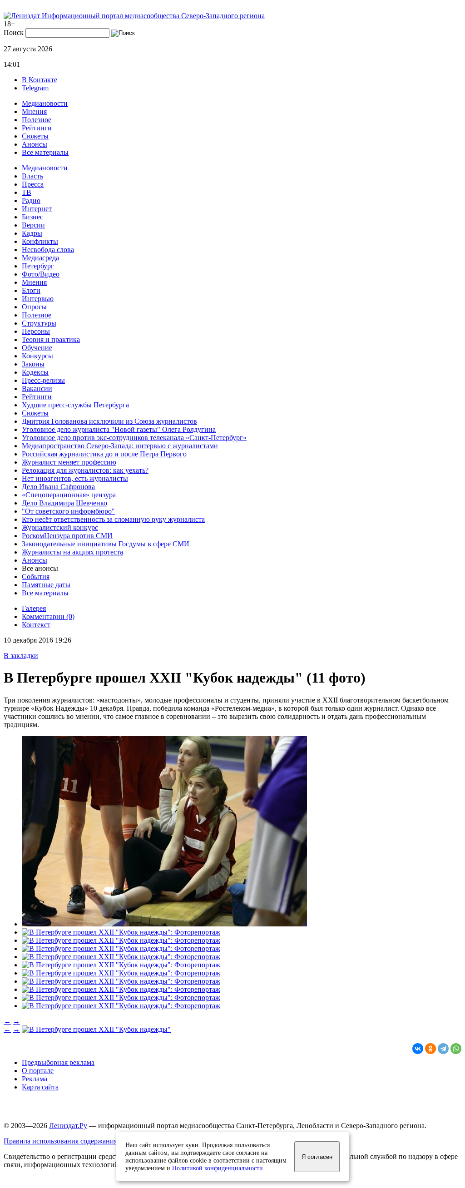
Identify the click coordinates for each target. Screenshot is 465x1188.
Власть (32, 176)
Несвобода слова (48, 249)
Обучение (37, 347)
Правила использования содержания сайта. (71, 1141)
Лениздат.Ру (68, 1125)
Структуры (39, 323)
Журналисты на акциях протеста (72, 552)
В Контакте (39, 80)
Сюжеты (35, 136)
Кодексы (35, 372)
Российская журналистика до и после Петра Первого (104, 454)
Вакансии (37, 388)
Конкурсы (37, 356)
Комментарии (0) (48, 616)
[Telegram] (443, 1048)
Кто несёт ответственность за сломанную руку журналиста (113, 519)
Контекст (36, 625)
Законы (33, 364)
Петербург (38, 266)
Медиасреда (40, 258)
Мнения (34, 111)
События (35, 576)
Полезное (36, 120)
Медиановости (45, 103)
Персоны (36, 331)
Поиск (14, 32)
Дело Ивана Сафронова (58, 486)
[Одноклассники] (430, 1048)
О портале (38, 1070)
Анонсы (34, 144)
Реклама (34, 1079)
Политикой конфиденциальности (217, 1168)
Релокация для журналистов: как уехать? (85, 470)
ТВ (26, 192)
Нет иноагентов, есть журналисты (75, 478)
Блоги (31, 290)
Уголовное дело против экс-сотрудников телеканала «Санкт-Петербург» (134, 437)
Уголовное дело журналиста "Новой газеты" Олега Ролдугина (119, 429)
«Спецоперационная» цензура (69, 495)
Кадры (32, 233)
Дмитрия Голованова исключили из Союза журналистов (109, 421)
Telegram (35, 88)
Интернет (37, 209)
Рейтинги (37, 128)
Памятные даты (46, 585)
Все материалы (45, 152)
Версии (33, 225)
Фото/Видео (40, 274)
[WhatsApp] (455, 1048)
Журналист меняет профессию (69, 462)
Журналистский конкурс (60, 527)
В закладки (21, 655)
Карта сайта (40, 1087)
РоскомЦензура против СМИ (67, 536)
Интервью (38, 298)
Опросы (34, 307)
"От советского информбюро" (68, 511)
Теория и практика (51, 339)
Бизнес (32, 217)
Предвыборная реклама (58, 1062)
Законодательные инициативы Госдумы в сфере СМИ (105, 544)
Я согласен (317, 1156)
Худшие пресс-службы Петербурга (75, 405)
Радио (31, 200)
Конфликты (40, 241)
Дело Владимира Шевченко (64, 503)
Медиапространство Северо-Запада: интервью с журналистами (120, 446)
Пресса (33, 184)
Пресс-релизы (43, 380)
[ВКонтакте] (417, 1048)
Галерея (34, 608)
